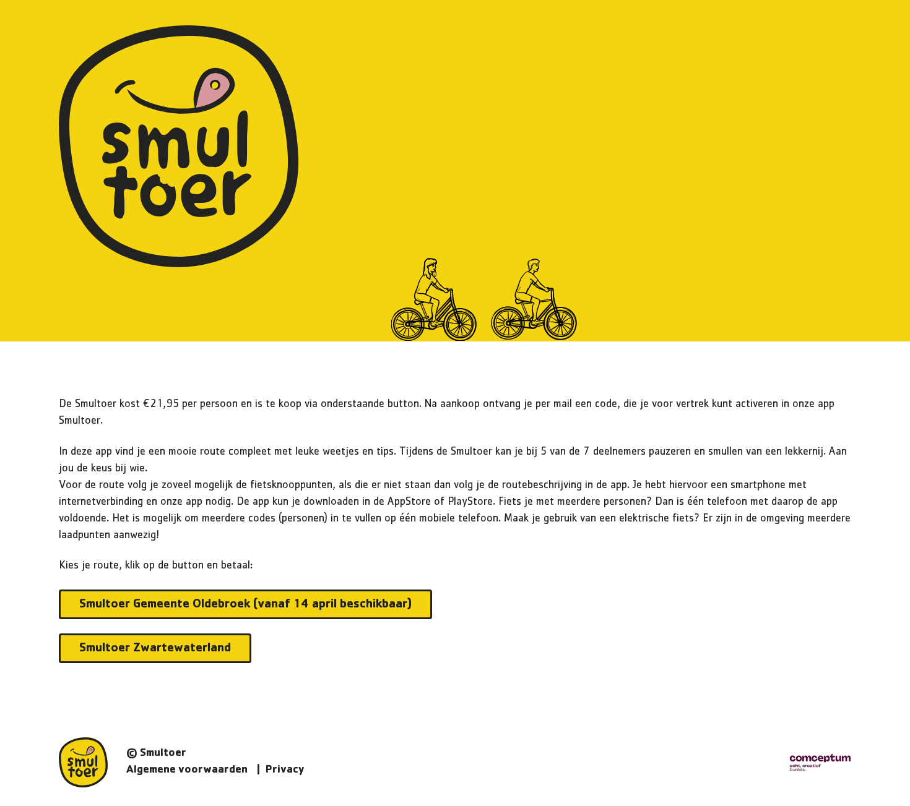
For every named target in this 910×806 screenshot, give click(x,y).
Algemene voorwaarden (187, 770)
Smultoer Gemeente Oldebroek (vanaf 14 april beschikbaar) (245, 605)
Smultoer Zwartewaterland (155, 649)
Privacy (285, 770)
